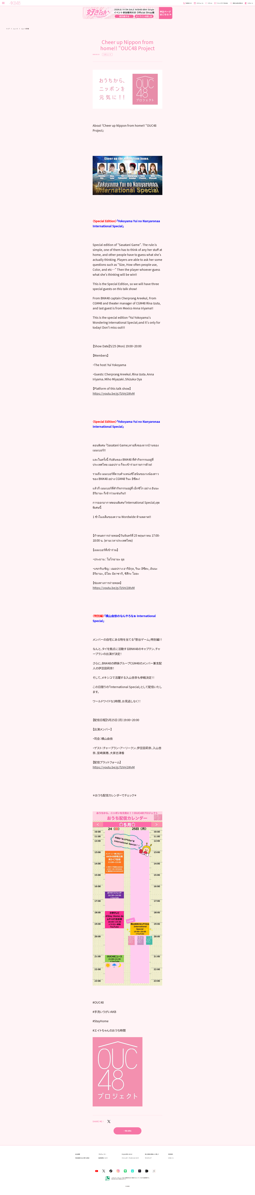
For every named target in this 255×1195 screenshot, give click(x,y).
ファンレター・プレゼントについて (130, 1158)
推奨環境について (103, 1158)
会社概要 (77, 1154)
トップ (8, 28)
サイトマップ (148, 1158)
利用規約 (170, 1154)
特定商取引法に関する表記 (82, 1158)
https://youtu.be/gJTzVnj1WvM (114, 393)
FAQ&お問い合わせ (127, 1154)
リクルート (171, 1158)
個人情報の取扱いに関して (152, 1154)
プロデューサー (102, 1154)
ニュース (15, 28)
